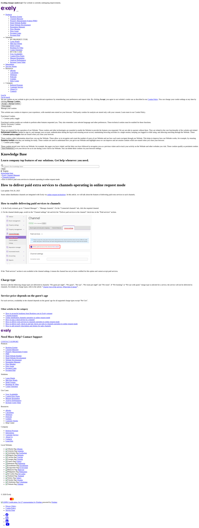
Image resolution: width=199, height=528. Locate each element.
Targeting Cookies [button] (7, 140)
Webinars (13, 75)
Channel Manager (16, 19)
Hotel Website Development (20, 25)
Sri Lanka (21, 474)
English (5, 171)
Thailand (21, 476)
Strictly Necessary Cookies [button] (10, 124)
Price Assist (14, 31)
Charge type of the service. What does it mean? (60, 287)
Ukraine (20, 480)
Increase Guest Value (17, 62)
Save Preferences (8, 148)
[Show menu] (17, 11)
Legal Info (9, 441)
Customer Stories (12, 421)
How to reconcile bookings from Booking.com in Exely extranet (29, 313)
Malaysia (21, 470)
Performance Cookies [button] (9, 132)
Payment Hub (15, 35)
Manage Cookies (14, 104)
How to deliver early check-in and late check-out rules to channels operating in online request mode (42, 324)
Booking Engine (16, 17)
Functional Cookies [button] (8, 116)
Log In (3, 95)
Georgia (20, 459)
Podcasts (13, 77)
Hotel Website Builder (18, 23)
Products (9, 15)
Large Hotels (15, 42)
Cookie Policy (153, 99)
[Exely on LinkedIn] (7, 522)
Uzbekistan (23, 482)
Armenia (20, 451)
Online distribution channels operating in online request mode (28, 318)
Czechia (20, 457)
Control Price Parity (17, 56)
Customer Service (16, 87)
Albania (19, 449)
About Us (13, 89)
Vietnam (20, 484)
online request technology (56, 195)
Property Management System (16, 352)
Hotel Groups (15, 46)
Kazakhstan (24, 465)
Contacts (13, 91)
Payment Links (15, 33)
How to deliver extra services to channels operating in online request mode (33, 322)
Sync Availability (16, 54)
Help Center (14, 81)
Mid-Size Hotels (16, 44)
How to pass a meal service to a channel (20, 320)
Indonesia (21, 463)
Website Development (14, 360)
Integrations (10, 64)
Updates (13, 79)
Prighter (54, 502)
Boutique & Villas (16, 48)
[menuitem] (102, 25)
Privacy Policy (11, 506)
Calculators (14, 73)
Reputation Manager (17, 27)
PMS (7, 354)
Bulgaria (20, 455)
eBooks (13, 71)
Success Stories (11, 66)
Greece (18, 461)
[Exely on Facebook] (7, 515)
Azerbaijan (23, 453)
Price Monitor (15, 29)
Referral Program (16, 85)
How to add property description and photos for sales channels (28, 326)
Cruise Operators (16, 50)
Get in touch (5, 97)
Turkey (18, 478)
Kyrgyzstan (23, 468)
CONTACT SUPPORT (9, 342)
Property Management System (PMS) (23, 21)
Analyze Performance (18, 60)
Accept (4, 104)
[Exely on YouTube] (8, 525)
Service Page (10, 510)
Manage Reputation (17, 58)
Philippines (23, 472)
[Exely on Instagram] (7, 519)
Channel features (12, 316)
